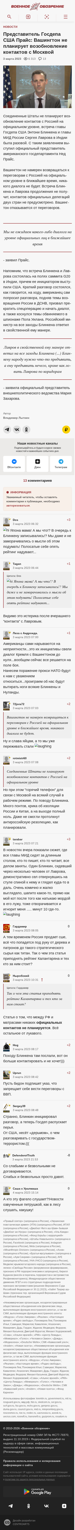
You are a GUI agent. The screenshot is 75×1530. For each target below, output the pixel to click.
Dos (15, 519)
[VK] (46, 1506)
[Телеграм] (11, 1506)
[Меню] (65, 17)
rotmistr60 (20, 758)
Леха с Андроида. (25, 633)
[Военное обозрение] (37, 6)
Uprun (17, 1072)
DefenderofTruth (23, 1155)
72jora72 (18, 704)
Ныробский (21, 975)
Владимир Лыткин (16, 417)
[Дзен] (64, 1506)
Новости (10, 26)
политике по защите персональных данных (30, 1479)
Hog (15, 1045)
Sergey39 (19, 1106)
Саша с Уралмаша (25, 1188)
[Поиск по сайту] (9, 17)
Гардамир (20, 926)
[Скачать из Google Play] (37, 1491)
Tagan (17, 563)
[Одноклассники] (28, 1506)
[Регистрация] (47, 17)
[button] (28, 17)
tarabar (17, 839)
